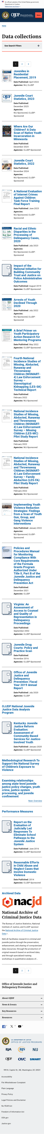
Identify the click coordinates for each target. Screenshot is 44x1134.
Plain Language (7, 1088)
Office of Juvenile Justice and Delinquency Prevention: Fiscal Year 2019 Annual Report (25, 680)
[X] (12, 1027)
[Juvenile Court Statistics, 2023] (7, 98)
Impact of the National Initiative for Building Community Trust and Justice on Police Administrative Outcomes (28, 273)
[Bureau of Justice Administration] (8, 1051)
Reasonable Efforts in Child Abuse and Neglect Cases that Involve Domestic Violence (26, 869)
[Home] (22, 15)
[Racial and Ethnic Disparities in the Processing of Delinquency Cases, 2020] (7, 233)
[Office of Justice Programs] (5, 15)
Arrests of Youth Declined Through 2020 (25, 303)
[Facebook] (4, 1027)
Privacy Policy (7, 1094)
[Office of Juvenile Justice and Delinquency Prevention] (9, 1061)
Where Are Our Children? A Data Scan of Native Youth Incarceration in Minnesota (27, 133)
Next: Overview (35, 801)
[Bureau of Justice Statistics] (22, 1053)
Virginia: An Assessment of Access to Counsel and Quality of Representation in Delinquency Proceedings (26, 614)
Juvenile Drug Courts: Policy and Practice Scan (26, 648)
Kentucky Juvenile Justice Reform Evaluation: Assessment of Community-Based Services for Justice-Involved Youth (27, 733)
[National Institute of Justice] (35, 1051)
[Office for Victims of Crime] (22, 1061)
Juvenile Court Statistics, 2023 (24, 97)
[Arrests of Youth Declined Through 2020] (7, 304)
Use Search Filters (13, 45)
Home (4, 26)
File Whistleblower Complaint (13, 1082)
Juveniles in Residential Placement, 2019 (25, 74)
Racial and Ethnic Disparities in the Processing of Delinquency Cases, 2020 (26, 235)
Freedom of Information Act (12, 1112)
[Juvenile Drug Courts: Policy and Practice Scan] (7, 654)
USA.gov (4, 1118)
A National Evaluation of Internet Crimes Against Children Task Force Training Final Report (28, 198)
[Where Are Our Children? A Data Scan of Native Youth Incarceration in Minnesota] (7, 131)
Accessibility (6, 1077)
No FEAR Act (6, 1106)
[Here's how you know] (22, 4)
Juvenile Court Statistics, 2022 (24, 162)
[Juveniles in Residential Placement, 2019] (7, 76)
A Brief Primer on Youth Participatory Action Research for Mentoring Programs (27, 335)
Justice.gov (6, 1123)
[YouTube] (20, 1027)
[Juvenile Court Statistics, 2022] (7, 165)
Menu (39, 15)
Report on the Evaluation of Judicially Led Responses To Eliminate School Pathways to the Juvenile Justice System (25, 833)
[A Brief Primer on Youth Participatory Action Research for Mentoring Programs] (7, 335)
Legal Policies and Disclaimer (13, 1100)
